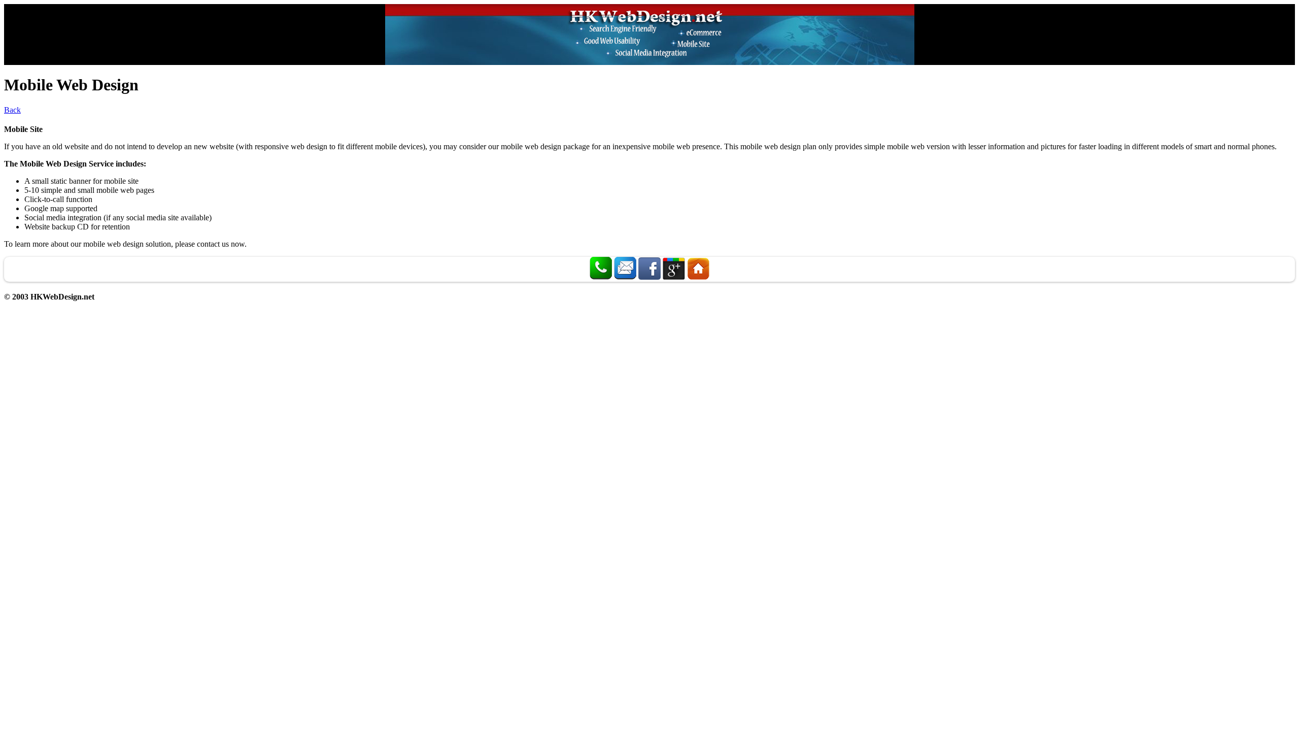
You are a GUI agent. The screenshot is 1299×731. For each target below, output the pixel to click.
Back (12, 110)
